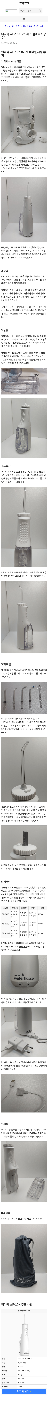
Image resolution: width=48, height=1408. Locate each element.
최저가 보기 (23, 1391)
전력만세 (24, 3)
